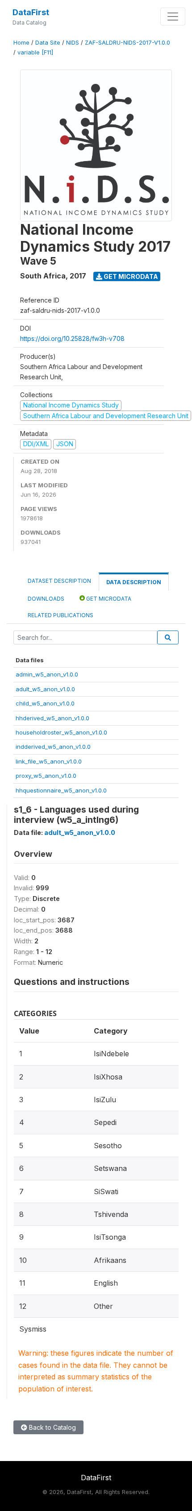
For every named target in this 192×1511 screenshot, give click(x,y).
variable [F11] (35, 52)
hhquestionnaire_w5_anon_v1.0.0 (61, 790)
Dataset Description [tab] (59, 580)
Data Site (47, 42)
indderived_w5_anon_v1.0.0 (53, 746)
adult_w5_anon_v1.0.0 (45, 689)
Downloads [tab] (46, 598)
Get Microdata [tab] (108, 598)
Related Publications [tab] (60, 615)
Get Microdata (130, 276)
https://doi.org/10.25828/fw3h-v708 (72, 338)
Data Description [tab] (133, 582)
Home (21, 42)
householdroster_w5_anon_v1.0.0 (61, 732)
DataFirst (31, 12)
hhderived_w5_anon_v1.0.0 (52, 718)
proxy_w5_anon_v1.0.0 (46, 775)
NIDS (72, 42)
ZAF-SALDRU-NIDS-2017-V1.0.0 (127, 42)
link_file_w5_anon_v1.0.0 (49, 761)
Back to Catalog (51, 1427)
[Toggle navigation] (172, 16)
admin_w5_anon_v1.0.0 (47, 674)
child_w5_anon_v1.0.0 (45, 703)
